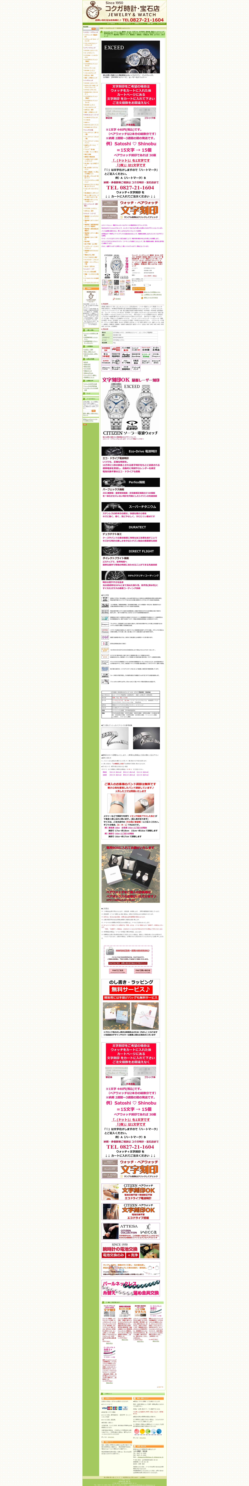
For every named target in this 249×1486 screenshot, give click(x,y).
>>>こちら (111, 1437)
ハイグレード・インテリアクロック (92, 247)
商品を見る (109, 1343)
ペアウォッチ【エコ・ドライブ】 (92, 40)
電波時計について (89, 377)
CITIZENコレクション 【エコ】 (92, 64)
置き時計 (87, 241)
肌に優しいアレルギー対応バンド (92, 177)
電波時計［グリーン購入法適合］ (92, 234)
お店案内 (142, 1477)
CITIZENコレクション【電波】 (91, 60)
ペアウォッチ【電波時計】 (91, 35)
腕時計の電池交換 (90, 157)
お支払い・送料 (88, 349)
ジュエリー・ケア (89, 269)
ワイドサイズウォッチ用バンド (92, 181)
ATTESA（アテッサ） (91, 90)
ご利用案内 (90, 346)
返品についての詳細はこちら (152, 292)
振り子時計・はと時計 (91, 244)
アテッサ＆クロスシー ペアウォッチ (91, 44)
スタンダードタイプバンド (92, 189)
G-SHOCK (87, 120)
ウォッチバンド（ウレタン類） (92, 137)
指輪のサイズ (88, 371)
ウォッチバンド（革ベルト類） (92, 133)
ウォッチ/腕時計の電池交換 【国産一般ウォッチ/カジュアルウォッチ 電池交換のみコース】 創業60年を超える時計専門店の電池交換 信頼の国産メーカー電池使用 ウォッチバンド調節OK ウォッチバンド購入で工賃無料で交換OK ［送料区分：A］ (125, 1327)
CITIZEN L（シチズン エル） (91, 56)
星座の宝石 (87, 364)
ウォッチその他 (88, 130)
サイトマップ (161, 23)
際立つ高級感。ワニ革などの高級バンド (92, 172)
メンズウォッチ (88, 80)
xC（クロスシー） (90, 53)
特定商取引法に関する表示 (130, 1477)
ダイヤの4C (87, 368)
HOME (101, 28)
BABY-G (87, 122)
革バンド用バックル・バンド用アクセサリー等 (92, 196)
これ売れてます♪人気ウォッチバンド (91, 160)
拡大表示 (118, 298)
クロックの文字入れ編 (90, 384)
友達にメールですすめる (151, 297)
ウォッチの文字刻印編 (90, 386)
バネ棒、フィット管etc (91, 152)
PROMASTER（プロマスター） (91, 93)
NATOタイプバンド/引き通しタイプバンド (92, 185)
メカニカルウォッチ (90, 73)
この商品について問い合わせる (153, 294)
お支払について (139, 23)
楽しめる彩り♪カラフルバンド (91, 168)
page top (160, 1386)
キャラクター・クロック (92, 259)
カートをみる (111, 23)
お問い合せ (150, 23)
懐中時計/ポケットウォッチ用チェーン (91, 200)
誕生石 (86, 362)
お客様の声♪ (90, 380)
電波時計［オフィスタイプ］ (92, 221)
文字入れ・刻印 (89, 75)
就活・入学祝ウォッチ (91, 78)
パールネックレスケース (92, 282)
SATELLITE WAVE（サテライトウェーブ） (91, 86)
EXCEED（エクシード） (91, 50)
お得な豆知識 (90, 359)
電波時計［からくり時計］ (91, 238)
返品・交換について (90, 351)
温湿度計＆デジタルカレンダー (92, 251)
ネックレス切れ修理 (90, 271)
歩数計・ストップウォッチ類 (92, 263)
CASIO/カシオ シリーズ (91, 115)
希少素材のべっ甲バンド (92, 193)
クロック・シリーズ (90, 213)
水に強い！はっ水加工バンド (92, 164)
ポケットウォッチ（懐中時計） (91, 205)
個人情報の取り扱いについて (112, 1477)
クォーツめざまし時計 (91, 257)
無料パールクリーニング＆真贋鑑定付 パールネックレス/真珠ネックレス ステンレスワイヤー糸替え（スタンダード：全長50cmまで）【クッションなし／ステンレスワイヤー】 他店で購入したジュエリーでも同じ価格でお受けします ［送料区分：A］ (156, 1327)
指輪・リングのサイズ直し (92, 275)
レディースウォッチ (90, 48)
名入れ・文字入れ (90, 266)
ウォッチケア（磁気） (90, 375)
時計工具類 (88, 154)
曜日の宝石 (87, 366)
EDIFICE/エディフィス (91, 125)
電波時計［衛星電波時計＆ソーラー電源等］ (92, 225)
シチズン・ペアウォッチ (91, 32)
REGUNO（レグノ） (90, 70)
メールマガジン (91, 399)
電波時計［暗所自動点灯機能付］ (92, 229)
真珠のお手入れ (88, 373)
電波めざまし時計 (90, 255)
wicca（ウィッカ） (90, 68)
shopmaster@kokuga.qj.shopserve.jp (150, 1457)
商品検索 (85, 26)
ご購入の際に (90, 330)
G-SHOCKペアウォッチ (91, 117)
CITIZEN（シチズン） (91, 208)
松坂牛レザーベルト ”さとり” (91, 146)
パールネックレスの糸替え (92, 279)
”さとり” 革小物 (90, 149)
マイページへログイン (124, 23)
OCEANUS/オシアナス (91, 127)
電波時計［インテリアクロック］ (92, 217)
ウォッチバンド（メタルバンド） (92, 142)
